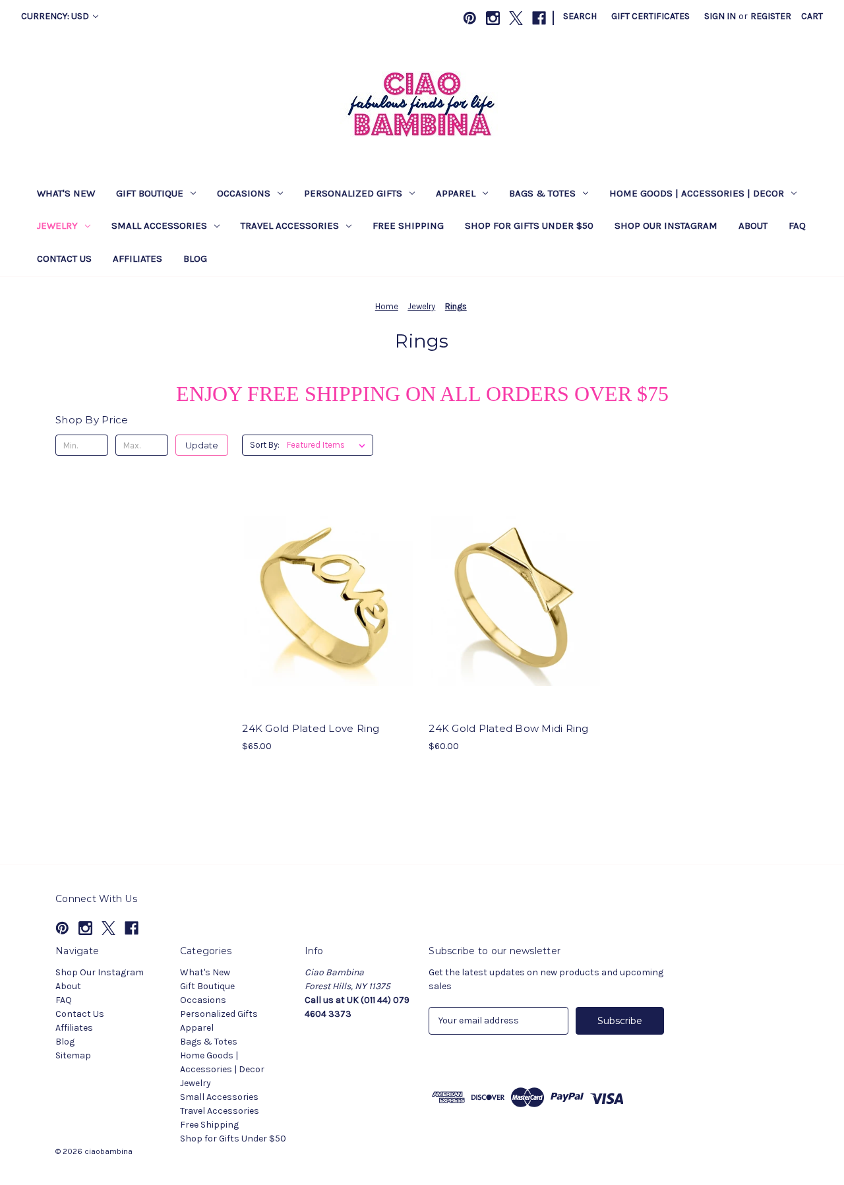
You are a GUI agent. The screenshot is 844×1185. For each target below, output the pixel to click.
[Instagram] (493, 18)
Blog (195, 258)
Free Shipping (408, 225)
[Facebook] (539, 18)
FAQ (797, 225)
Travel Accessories (290, 225)
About (753, 225)
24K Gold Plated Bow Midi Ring (508, 728)
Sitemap (73, 1055)
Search (580, 16)
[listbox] (329, 445)
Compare (324, 601)
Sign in (720, 16)
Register (770, 16)
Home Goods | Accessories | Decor (696, 193)
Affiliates (137, 258)
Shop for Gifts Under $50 (529, 225)
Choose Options (328, 624)
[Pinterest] (470, 18)
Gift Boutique (149, 193)
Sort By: (265, 445)
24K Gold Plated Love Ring (310, 728)
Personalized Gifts (353, 193)
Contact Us (64, 258)
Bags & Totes (542, 193)
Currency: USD (56, 16)
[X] (516, 18)
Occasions (243, 193)
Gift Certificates (650, 16)
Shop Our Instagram (666, 225)
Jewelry (57, 225)
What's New (66, 193)
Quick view (317, 577)
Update (201, 445)
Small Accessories (159, 225)
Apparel (455, 193)
